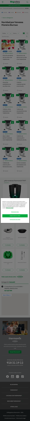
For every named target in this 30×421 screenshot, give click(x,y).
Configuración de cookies (15, 219)
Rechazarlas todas (15, 211)
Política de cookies (9, 207)
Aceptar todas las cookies (15, 215)
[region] (15, 210)
